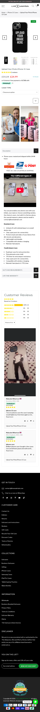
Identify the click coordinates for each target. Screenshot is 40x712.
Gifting (4, 567)
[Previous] (4, 37)
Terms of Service (7, 541)
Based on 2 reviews (10, 301)
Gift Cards (5, 530)
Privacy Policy (6, 608)
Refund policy (6, 545)
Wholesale (5, 600)
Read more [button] (9, 417)
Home (3, 12)
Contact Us (5, 511)
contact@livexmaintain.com (14, 488)
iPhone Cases (6, 571)
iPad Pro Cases (7, 578)
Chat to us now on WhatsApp (15, 493)
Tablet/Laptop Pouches (9, 582)
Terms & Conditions (8, 611)
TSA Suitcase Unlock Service (11, 623)
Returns (4, 519)
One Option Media (30, 701)
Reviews (4, 526)
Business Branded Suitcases (11, 604)
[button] (6, 72)
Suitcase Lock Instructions (10, 522)
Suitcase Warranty (8, 615)
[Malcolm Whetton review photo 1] (20, 362)
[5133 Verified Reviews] (20, 696)
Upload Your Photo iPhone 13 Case (16, 426)
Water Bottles (6, 586)
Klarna (4, 619)
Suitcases (5, 559)
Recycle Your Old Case (9, 533)
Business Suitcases (8, 563)
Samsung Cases (7, 574)
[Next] (35, 37)
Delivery (4, 515)
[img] (20, 407)
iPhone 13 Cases (13, 12)
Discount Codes (7, 537)
